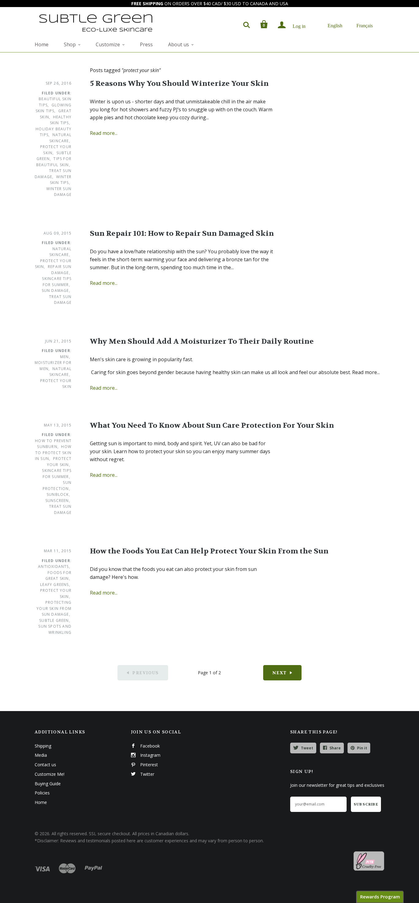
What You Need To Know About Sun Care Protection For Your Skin (212, 425)
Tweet (307, 748)
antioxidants (53, 566)
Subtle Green (54, 620)
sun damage (55, 290)
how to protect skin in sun (53, 452)
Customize (108, 44)
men (64, 356)
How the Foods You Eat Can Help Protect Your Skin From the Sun (209, 551)
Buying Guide (48, 783)
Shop (70, 44)
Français (364, 25)
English (335, 25)
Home (41, 44)
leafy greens (54, 584)
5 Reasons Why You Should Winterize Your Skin (179, 83)
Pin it (362, 748)
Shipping (43, 746)
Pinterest (149, 764)
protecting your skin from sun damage (54, 608)
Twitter (147, 774)
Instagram (150, 755)
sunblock (58, 494)
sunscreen (57, 500)
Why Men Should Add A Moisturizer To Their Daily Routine (202, 341)
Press (146, 44)
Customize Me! (49, 774)
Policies (42, 793)
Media (41, 755)
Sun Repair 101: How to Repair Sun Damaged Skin (182, 233)
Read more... (103, 133)
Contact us (45, 764)
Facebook (150, 746)
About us (178, 44)
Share (335, 748)
